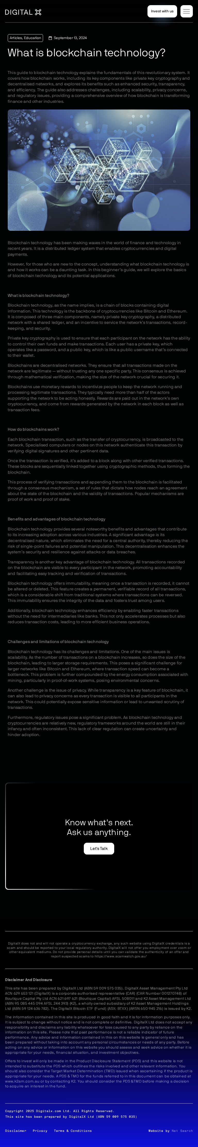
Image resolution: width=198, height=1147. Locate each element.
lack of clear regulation (100, 729)
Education (33, 38)
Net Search (182, 1130)
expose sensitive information (95, 702)
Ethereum (80, 669)
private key (148, 344)
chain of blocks (119, 305)
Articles (16, 38)
